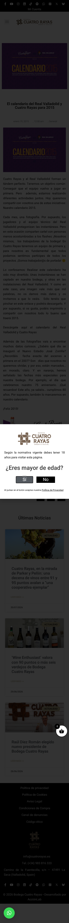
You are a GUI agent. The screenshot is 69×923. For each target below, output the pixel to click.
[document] (34, 461)
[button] (9, 913)
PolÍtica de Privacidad (52, 490)
